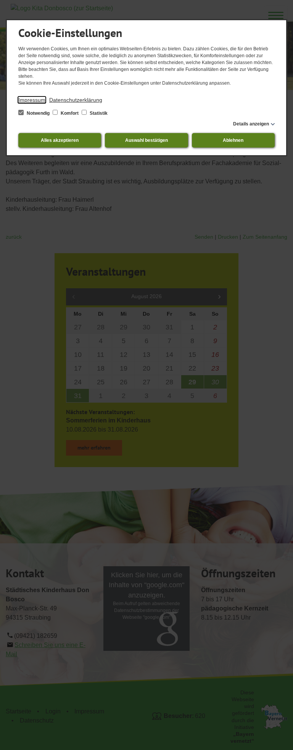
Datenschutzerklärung (75, 100)
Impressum (31, 100)
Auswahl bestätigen (146, 140)
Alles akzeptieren (60, 140)
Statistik (98, 113)
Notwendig (38, 113)
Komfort (70, 113)
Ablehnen (233, 140)
